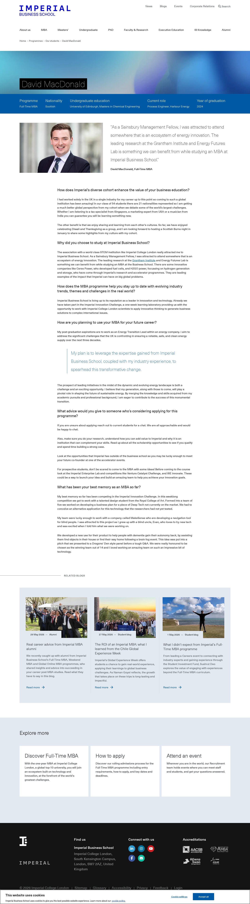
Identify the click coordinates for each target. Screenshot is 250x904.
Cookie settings (179, 896)
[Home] (71, 10)
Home (23, 40)
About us (25, 30)
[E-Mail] (141, 858)
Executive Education (171, 30)
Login (178, 887)
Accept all (203, 896)
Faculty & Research (136, 30)
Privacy (142, 887)
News (148, 6)
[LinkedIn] (131, 848)
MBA (44, 30)
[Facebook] (131, 858)
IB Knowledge (202, 30)
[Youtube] (150, 848)
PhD (110, 30)
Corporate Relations (202, 6)
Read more (33, 687)
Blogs (163, 6)
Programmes (36, 40)
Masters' (63, 30)
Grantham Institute (143, 260)
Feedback (160, 887)
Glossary (99, 887)
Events (178, 6)
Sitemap (81, 887)
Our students (52, 40)
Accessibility (121, 887)
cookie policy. (118, 900)
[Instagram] (141, 848)
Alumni (226, 30)
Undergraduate (88, 30)
